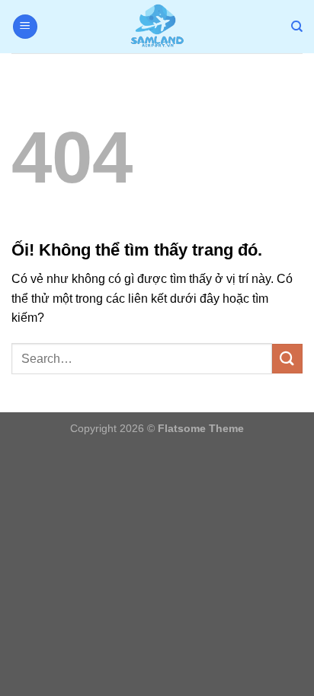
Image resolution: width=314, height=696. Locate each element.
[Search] (297, 26)
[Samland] (157, 26)
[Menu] (25, 27)
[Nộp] (287, 358)
